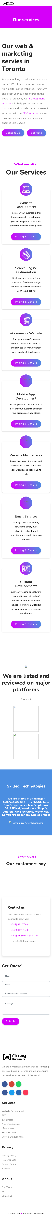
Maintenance (8, 1128)
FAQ (4, 1191)
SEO (4, 1115)
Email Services (9, 1132)
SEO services (30, 113)
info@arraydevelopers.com (24, 935)
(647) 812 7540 (19, 924)
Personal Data (9, 1159)
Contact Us (13, 132)
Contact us (7, 1195)
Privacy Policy (9, 1155)
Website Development (13, 1111)
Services (36, 132)
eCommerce (7, 1119)
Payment (6, 1168)
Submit (10, 1021)
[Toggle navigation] (46, 3)
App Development (11, 1124)
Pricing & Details (26, 236)
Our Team (7, 1187)
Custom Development (12, 1136)
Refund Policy (9, 1164)
